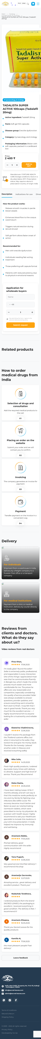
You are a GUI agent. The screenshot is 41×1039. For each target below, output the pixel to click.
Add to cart (29, 165)
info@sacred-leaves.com (14, 990)
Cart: (33, 4)
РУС (19, 3)
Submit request (20, 325)
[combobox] (10, 304)
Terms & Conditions (9, 1010)
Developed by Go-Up (9, 1033)
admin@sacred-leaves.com (15, 993)
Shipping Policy (8, 1017)
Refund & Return (8, 1014)
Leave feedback (20, 958)
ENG (24, 3)
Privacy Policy (7, 1030)
